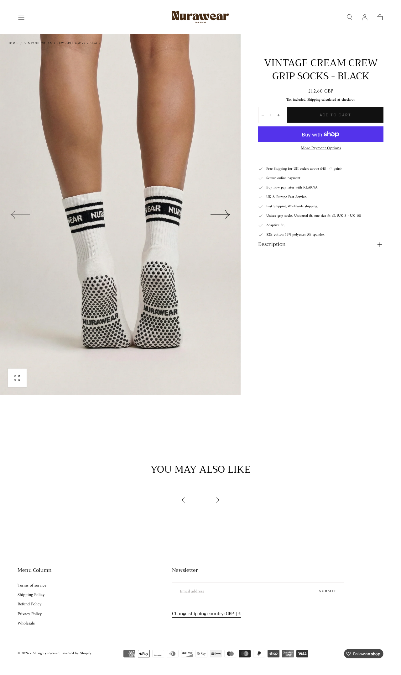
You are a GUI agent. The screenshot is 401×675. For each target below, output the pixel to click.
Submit (327, 591)
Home (13, 43)
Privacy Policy (30, 614)
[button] (21, 17)
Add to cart (335, 115)
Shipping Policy (31, 595)
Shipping (313, 100)
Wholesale (26, 623)
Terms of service (32, 585)
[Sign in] (364, 17)
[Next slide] (221, 215)
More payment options (321, 148)
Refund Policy (29, 604)
